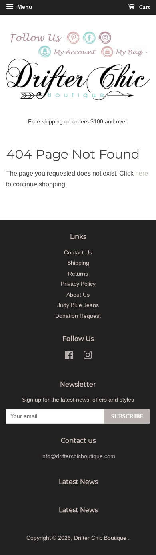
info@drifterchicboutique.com (78, 456)
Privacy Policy (78, 284)
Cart (144, 7)
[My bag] (125, 56)
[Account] (68, 56)
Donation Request (78, 316)
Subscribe (127, 416)
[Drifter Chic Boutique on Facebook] (89, 42)
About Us (78, 295)
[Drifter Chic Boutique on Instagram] (105, 42)
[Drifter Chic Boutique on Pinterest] (73, 42)
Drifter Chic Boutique (101, 538)
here (141, 173)
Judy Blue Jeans (78, 305)
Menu (24, 7)
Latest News (78, 482)
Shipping (78, 263)
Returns (78, 274)
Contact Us (78, 253)
